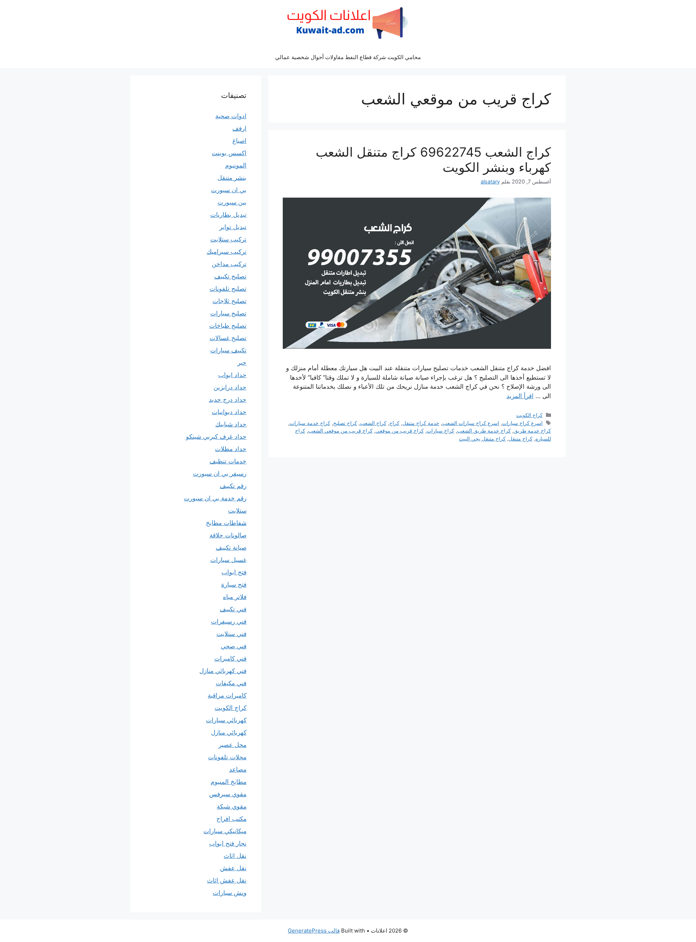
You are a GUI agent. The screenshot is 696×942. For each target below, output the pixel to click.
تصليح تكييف (230, 276)
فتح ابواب (233, 572)
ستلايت (237, 510)
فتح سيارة (233, 584)
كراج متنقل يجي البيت (482, 438)
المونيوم (235, 165)
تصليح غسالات (228, 338)
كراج (394, 423)
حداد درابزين (230, 387)
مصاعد (237, 769)
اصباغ (239, 140)
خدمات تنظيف (228, 461)
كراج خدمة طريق (532, 430)
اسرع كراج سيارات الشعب (470, 423)
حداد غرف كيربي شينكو (216, 436)
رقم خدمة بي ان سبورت (215, 498)
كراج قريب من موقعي (400, 430)
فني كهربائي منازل (222, 670)
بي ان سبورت (228, 190)
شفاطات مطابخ (226, 522)
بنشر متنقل (232, 177)
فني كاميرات (230, 658)
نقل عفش (233, 868)
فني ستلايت (231, 633)
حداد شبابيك (230, 424)
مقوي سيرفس (227, 794)
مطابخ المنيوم (228, 781)
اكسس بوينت (229, 153)
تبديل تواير (232, 227)
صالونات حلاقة (228, 535)
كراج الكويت (529, 415)
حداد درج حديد (227, 399)
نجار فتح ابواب (227, 843)
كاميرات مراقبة (227, 695)
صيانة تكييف (231, 547)
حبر (241, 362)
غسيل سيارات (228, 559)
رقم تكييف (233, 485)
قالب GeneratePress (314, 930)
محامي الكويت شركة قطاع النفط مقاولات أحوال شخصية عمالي (348, 57)
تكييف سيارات (228, 350)
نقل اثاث (235, 855)
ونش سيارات (229, 892)
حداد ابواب (232, 375)
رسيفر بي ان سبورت (219, 473)
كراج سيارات (440, 430)
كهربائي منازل (228, 732)
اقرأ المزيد (520, 396)
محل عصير (232, 744)
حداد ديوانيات (229, 412)
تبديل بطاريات (228, 214)
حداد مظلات (230, 449)
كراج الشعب (373, 423)
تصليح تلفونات (228, 288)
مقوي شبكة (231, 806)
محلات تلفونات (227, 757)
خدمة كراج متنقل (420, 423)
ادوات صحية (230, 116)
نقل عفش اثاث (226, 880)
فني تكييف (233, 609)
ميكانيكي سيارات (224, 831)
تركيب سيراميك (226, 251)
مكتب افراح (231, 818)
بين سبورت (232, 202)
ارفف (239, 128)
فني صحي (233, 646)
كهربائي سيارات (226, 720)
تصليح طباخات (227, 325)
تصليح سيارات (228, 313)
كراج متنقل (521, 438)
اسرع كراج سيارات (522, 423)
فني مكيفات (231, 683)
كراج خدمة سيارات (310, 423)
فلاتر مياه (234, 596)
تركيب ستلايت (228, 239)
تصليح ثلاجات (229, 301)
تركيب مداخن (229, 264)
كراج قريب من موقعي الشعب (340, 430)
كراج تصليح (345, 423)
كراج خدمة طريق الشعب (484, 430)
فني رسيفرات (228, 621)
